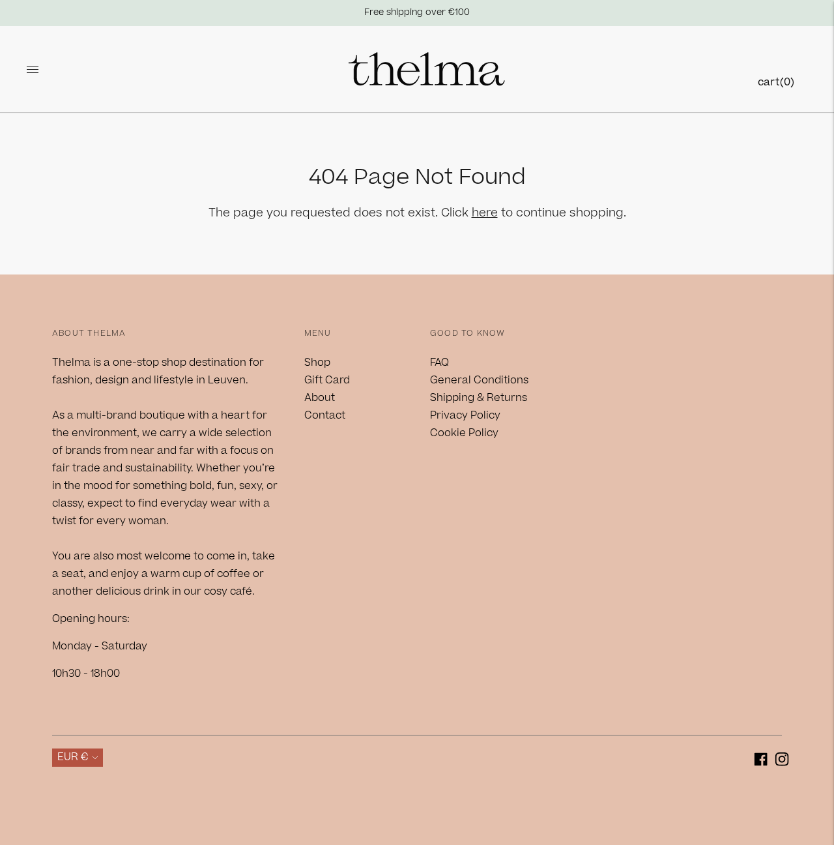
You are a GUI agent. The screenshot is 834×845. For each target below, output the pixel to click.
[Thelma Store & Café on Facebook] (761, 762)
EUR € (73, 757)
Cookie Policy (464, 433)
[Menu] (32, 69)
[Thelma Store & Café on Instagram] (782, 762)
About (319, 398)
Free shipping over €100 (417, 12)
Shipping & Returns (478, 398)
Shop (317, 362)
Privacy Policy (465, 415)
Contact (324, 415)
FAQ (439, 362)
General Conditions (479, 380)
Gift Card (327, 380)
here (485, 213)
